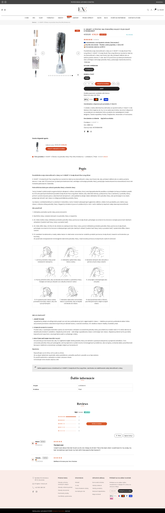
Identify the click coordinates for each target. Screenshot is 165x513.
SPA (34, 18)
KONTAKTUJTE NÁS (134, 18)
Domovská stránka (98, 482)
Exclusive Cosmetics (58, 511)
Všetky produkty (97, 488)
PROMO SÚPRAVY (87, 18)
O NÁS (27, 18)
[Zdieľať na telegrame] (88, 131)
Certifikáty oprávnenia (65, 496)
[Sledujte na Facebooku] (2, 2)
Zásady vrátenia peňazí (65, 487)
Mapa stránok (96, 494)
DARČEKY (75, 18)
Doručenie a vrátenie (91, 118)
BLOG (106, 18)
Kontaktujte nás (80, 491)
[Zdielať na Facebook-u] (84, 131)
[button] (88, 40)
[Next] (78, 53)
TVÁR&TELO (50, 18)
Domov (34, 22)
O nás (77, 485)
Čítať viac (87, 62)
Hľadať (77, 482)
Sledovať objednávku (98, 491)
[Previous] (43, 53)
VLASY (41, 18)
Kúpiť (101, 89)
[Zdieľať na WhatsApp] (91, 131)
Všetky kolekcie (97, 485)
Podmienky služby (63, 493)
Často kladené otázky (82, 488)
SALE (69, 18)
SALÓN (99, 18)
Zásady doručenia (63, 490)
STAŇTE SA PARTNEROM (118, 18)
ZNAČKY (60, 18)
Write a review (97, 424)
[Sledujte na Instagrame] (5, 2)
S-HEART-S (94, 122)
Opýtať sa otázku (107, 118)
